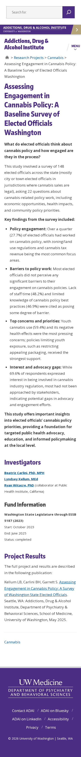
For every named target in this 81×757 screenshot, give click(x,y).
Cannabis (12, 642)
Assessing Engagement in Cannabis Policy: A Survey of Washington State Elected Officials (40, 588)
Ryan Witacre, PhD (19, 485)
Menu (75, 46)
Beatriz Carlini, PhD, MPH (24, 473)
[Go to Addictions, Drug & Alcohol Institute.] (7, 57)
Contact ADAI (23, 710)
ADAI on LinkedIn (26, 718)
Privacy (32, 727)
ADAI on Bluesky (55, 710)
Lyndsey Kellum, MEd (21, 479)
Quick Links (75, 29)
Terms (50, 727)
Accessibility (58, 718)
